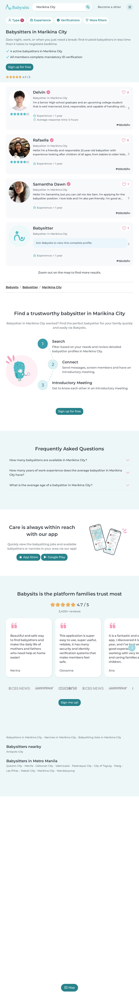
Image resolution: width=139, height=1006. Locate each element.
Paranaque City (82, 765)
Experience (42, 20)
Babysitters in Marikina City (24, 737)
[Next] (132, 647)
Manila (29, 765)
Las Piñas (12, 770)
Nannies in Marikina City (60, 737)
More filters (98, 20)
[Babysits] (17, 7)
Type (17, 20)
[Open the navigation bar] (129, 7)
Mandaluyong (66, 770)
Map (71, 987)
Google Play (56, 557)
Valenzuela (63, 765)
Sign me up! (69, 702)
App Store (30, 557)
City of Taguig (103, 765)
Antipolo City (14, 751)
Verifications (70, 20)
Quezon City (14, 765)
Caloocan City (44, 765)
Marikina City (45, 770)
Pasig (117, 765)
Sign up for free (19, 67)
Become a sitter (109, 7)
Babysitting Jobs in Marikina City (99, 737)
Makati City (28, 770)
